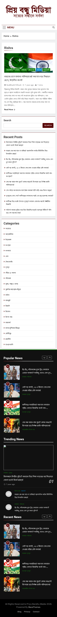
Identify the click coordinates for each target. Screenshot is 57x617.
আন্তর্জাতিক (9, 70)
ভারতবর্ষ (39, 70)
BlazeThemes (34, 607)
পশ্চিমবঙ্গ (24, 70)
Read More (8, 109)
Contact (36, 612)
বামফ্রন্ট (7, 300)
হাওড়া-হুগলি (46, 70)
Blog (19, 612)
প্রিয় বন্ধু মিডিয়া (28, 10)
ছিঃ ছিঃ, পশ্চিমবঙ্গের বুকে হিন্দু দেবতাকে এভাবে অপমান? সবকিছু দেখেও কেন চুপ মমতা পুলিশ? (36, 372)
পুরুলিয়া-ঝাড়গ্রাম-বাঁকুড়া (13, 289)
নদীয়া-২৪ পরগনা (10, 273)
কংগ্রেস (8, 245)
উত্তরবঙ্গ (8, 239)
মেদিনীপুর (8, 333)
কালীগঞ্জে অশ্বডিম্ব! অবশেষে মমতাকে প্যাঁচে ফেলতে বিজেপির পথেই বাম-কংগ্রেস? (36, 408)
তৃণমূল (7, 267)
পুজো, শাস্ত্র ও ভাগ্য (11, 284)
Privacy (27, 612)
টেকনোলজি (8, 262)
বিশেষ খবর (31, 70)
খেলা (6, 256)
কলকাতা (17, 70)
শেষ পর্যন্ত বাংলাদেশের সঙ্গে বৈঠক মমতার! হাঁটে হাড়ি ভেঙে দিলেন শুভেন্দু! (29, 190)
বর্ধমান (7, 295)
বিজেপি (7, 306)
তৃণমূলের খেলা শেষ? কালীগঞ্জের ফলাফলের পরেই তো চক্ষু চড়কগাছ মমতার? (29, 196)
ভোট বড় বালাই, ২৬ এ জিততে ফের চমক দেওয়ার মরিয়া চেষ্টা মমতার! (27, 168)
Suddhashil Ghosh (13, 85)
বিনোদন (7, 311)
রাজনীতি (8, 339)
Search (7, 120)
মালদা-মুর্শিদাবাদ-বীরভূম (12, 328)
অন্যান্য (8, 228)
